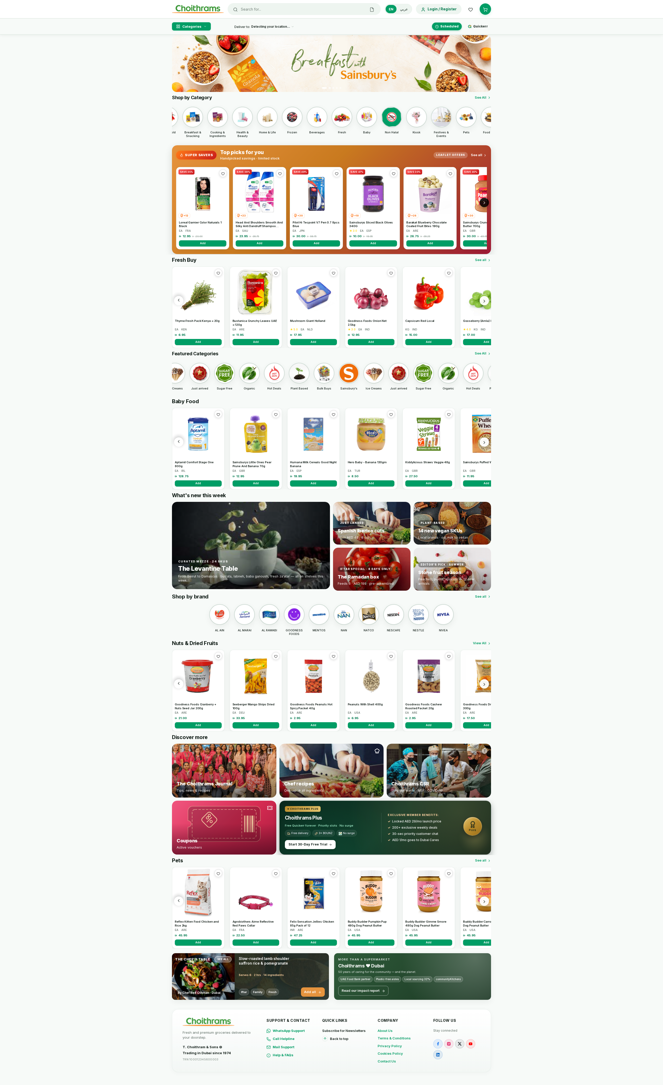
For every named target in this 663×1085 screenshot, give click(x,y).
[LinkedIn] (438, 1054)
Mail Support (283, 1047)
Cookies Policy (390, 1053)
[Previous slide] (179, 63)
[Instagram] (448, 1043)
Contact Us (387, 1061)
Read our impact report (360, 990)
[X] (459, 1043)
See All (480, 97)
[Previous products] (178, 300)
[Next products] (484, 300)
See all (476, 155)
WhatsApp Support (289, 1031)
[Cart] (485, 9)
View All (479, 643)
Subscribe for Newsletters (344, 1031)
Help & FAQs (283, 1055)
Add (203, 243)
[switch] (398, 9)
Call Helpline (283, 1039)
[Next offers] (484, 202)
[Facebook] (438, 1043)
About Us (385, 1031)
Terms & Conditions (394, 1038)
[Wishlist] (470, 9)
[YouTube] (470, 1043)
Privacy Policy (390, 1046)
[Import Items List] (372, 9)
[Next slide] (484, 63)
